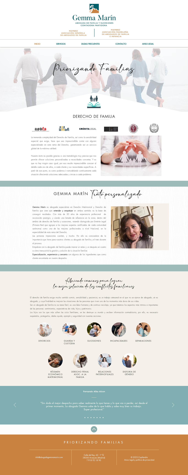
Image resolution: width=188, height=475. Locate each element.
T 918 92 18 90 (94, 460)
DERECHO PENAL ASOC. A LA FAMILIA (80, 374)
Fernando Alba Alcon (94, 391)
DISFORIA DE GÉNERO (129, 373)
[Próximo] (173, 405)
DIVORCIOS (45, 341)
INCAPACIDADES (118, 341)
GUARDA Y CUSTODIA (69, 342)
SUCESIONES (94, 341)
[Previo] (15, 405)
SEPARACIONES (143, 341)
